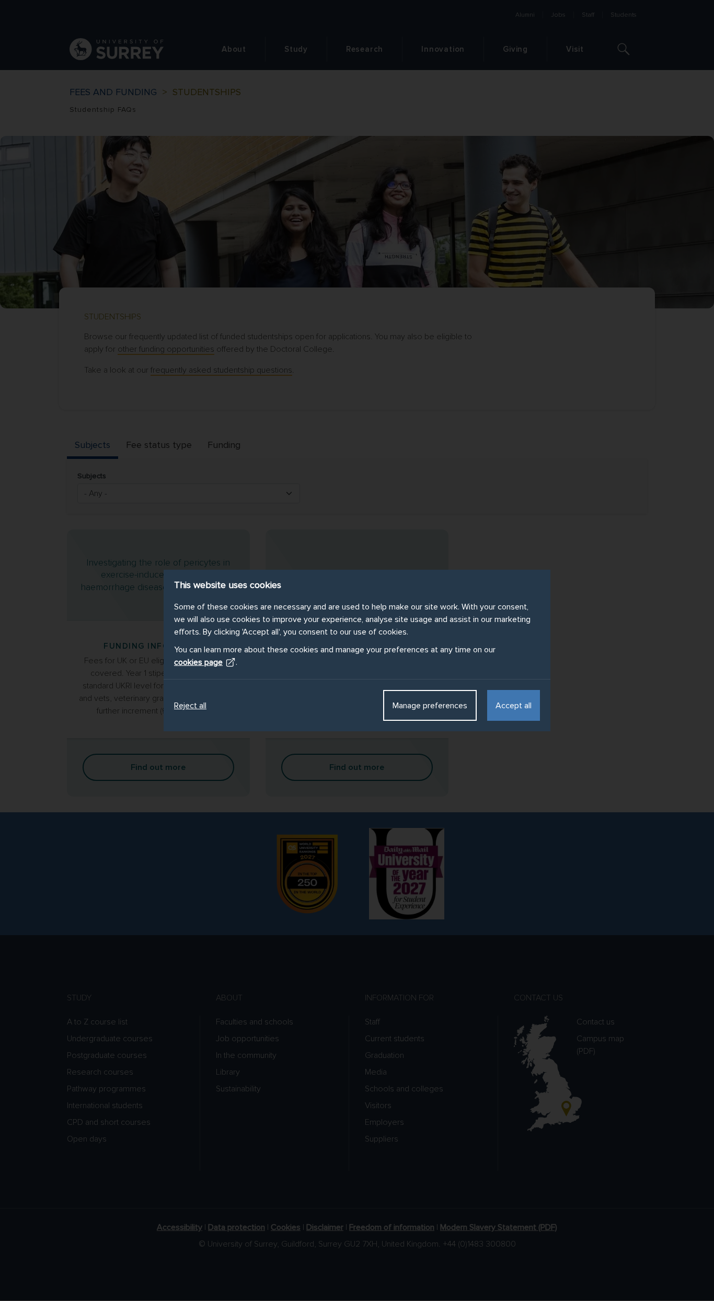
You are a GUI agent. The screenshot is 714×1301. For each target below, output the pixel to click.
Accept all (514, 705)
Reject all (190, 705)
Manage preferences (430, 705)
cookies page (198, 662)
